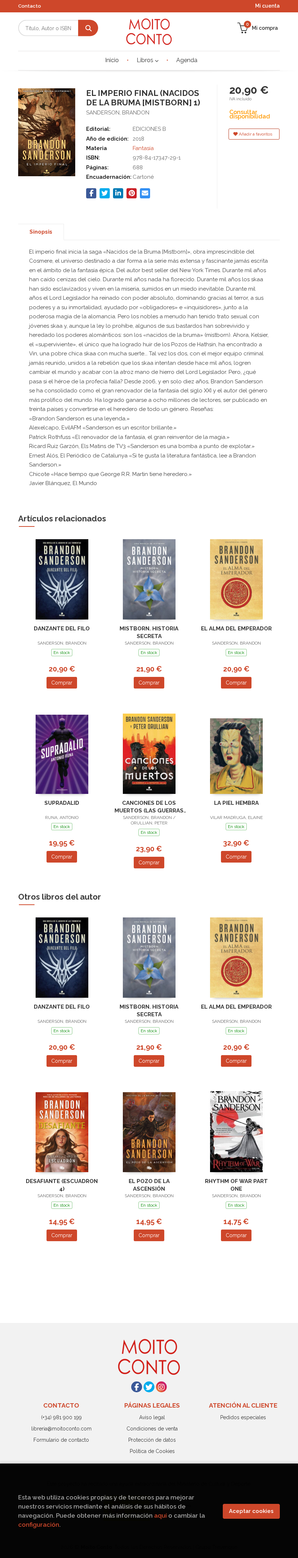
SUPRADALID (61, 803)
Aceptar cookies (251, 1511)
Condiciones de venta (152, 1429)
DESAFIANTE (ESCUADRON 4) (62, 1185)
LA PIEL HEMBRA (236, 803)
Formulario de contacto (61, 1440)
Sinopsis (40, 232)
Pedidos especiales (243, 1417)
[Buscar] (88, 28)
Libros (146, 60)
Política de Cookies (152, 1451)
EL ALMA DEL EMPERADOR (236, 628)
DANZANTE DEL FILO (62, 628)
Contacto (29, 6)
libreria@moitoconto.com (61, 1429)
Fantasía (143, 148)
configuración (38, 1524)
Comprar (61, 683)
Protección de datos (152, 1440)
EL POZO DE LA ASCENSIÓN (149, 1185)
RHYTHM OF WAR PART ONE (236, 1185)
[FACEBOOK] (136, 1386)
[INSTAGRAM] (161, 1386)
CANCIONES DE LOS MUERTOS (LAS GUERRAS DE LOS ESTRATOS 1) (149, 807)
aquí (160, 1515)
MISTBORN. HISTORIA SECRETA (149, 632)
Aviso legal (152, 1417)
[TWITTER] (149, 1386)
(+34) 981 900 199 (61, 1417)
